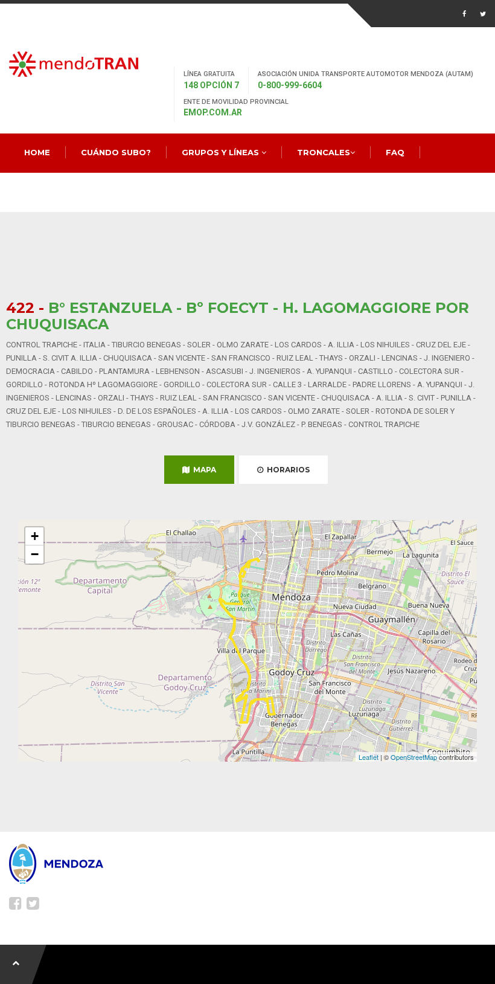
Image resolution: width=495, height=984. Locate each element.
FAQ (395, 152)
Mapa (203, 469)
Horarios (286, 469)
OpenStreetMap (414, 757)
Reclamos (48, 191)
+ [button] (35, 536)
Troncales (323, 152)
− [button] (35, 554)
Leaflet (368, 757)
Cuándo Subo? (116, 152)
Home (37, 152)
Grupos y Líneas (221, 152)
